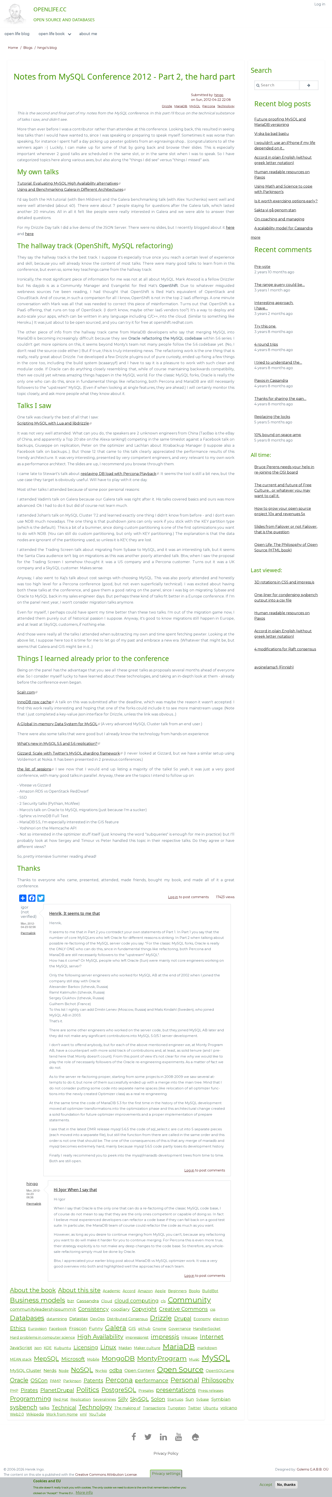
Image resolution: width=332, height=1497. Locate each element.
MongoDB (118, 1358)
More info (84, 1492)
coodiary (120, 1309)
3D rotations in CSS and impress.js (284, 582)
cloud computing (137, 1300)
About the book (33, 1290)
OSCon (39, 1380)
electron (221, 1319)
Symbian (221, 1399)
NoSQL (82, 1370)
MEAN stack (21, 1359)
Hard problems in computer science (42, 1337)
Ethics (18, 1328)
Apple (160, 1291)
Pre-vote (262, 266)
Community (189, 1299)
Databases (27, 1318)
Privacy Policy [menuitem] (166, 1453)
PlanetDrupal (57, 1390)
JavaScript (21, 1347)
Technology (225, 106)
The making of (127, 1408)
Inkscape (189, 1337)
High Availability (100, 1336)
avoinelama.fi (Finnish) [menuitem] (274, 667)
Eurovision (37, 1329)
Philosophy (217, 1380)
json (38, 1348)
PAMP (55, 1381)
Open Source (180, 1369)
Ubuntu (210, 1408)
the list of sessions (34, 769)
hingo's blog (47, 48)
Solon (158, 1399)
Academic (111, 1291)
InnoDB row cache (34, 702)
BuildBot (210, 1291)
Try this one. (265, 326)
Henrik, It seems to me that (74, 913)
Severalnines (104, 1399)
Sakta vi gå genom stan (275, 210)
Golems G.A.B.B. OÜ (312, 1469)
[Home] (15, 14)
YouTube (97, 1414)
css (212, 1309)
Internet (212, 1336)
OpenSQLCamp (220, 1371)
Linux (108, 1347)
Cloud (106, 1301)
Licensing (85, 1347)
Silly (123, 1399)
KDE (48, 1348)
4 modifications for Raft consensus (285, 649)
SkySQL (139, 1399)
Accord (129, 1291)
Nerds (50, 1370)
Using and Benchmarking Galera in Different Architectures (70, 189)
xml (83, 1414)
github (144, 1329)
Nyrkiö (101, 1371)
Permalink (28, 933)
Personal (185, 1380)
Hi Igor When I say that (75, 1189)
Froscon (78, 1328)
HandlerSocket (207, 1329)
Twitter (194, 1408)
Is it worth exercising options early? (286, 201)
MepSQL (46, 1358)
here (230, 227)
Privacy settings (166, 1473)
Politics (87, 1389)
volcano (228, 1407)
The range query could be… (279, 285)
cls (163, 1301)
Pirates (29, 1390)
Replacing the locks (272, 417)
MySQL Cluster (25, 1370)
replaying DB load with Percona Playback (118, 474)
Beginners (177, 1291)
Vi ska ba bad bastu (271, 134)
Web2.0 (17, 1414)
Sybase (202, 1399)
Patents (93, 1380)
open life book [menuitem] (52, 34)
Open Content (139, 1370)
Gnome (159, 1329)
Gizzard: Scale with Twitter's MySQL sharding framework (68, 753)
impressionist (137, 1337)
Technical (64, 1407)
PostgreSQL (118, 1389)
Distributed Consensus (127, 1319)
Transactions (154, 1408)
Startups (175, 1399)
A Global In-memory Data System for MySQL (57, 724)
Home (13, 48)
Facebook (58, 1329)
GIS (132, 1328)
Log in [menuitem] (319, 4)
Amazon (145, 1291)
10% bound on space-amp (277, 435)
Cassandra (88, 1300)
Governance (179, 1329)
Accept (266, 1485)
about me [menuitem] (88, 34)
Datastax (78, 1318)
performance (151, 1380)
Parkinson (72, 1381)
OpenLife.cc (49, 9)
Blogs (27, 48)
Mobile (93, 1359)
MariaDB (180, 106)
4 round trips (266, 344)
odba (115, 1370)
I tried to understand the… (278, 362)
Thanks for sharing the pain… (280, 399)
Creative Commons (183, 1309)
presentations (176, 1389)
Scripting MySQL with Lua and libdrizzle (53, 423)
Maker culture (147, 1348)
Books (194, 1291)
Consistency (93, 1309)
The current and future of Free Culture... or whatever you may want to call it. (282, 490)
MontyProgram (162, 1358)
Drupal (182, 1318)
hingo (218, 95)
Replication (80, 1399)
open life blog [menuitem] (17, 34)
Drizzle (167, 106)
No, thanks (286, 1485)
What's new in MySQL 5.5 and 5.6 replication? (57, 743)
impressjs (165, 1336)
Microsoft (73, 1359)
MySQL (194, 106)
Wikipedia (35, 1414)
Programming (30, 1398)
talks (44, 1407)
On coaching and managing (279, 219)
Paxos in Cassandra (271, 380)
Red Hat (60, 1399)
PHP (14, 1390)
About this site (79, 1290)
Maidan (125, 1348)
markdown (207, 1348)
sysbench (23, 1407)
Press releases (210, 1390)
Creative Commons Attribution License (106, 1475)
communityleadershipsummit (43, 1309)
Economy (202, 1319)
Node (64, 1371)
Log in (173, 897)
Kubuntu (62, 1348)
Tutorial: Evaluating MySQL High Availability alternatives (67, 183)
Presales (146, 1390)
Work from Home (62, 1414)
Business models (37, 1300)
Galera (115, 1328)
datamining (57, 1319)
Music (194, 1359)
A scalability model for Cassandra (283, 228)
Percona (208, 106)
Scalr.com (26, 692)
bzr (70, 1300)
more (255, 237)
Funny (96, 1328)
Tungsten (177, 1408)
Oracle (19, 1380)
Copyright (144, 1309)
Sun (189, 1399)
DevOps (97, 1319)
